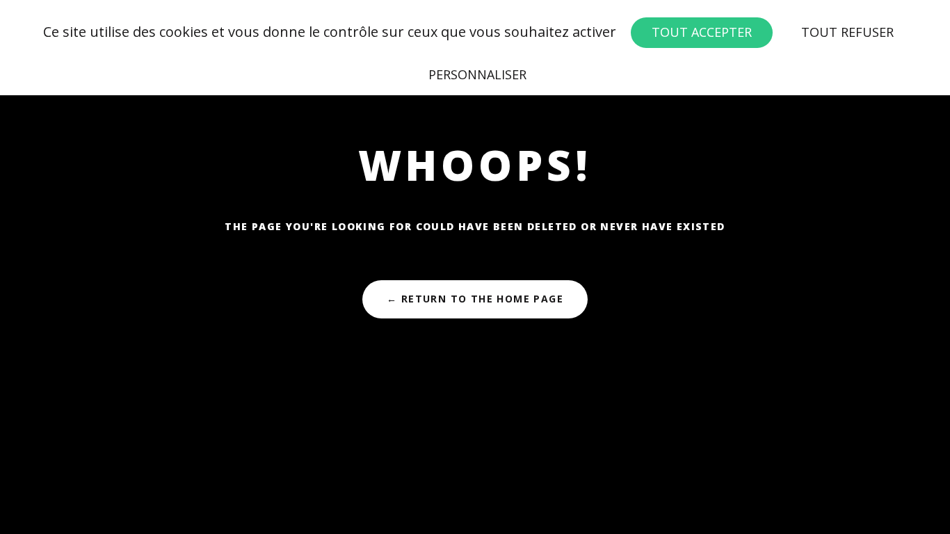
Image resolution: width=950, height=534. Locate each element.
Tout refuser (847, 32)
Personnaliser (477, 74)
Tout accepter (702, 32)
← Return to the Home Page (475, 298)
